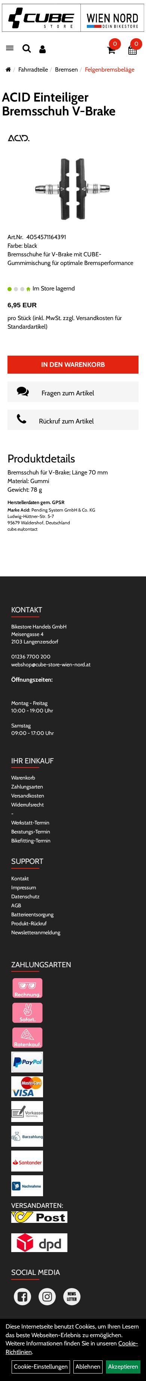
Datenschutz (25, 896)
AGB (16, 905)
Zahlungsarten (27, 786)
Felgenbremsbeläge (109, 69)
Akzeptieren (123, 1366)
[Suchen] (27, 48)
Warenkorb (23, 777)
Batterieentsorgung (32, 914)
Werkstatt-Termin (30, 822)
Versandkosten (27, 795)
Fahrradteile (33, 69)
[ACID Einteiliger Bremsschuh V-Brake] (73, 188)
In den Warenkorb (73, 365)
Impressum (23, 887)
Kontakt (20, 878)
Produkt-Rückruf (29, 923)
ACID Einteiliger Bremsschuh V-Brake (59, 104)
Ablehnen (88, 1366)
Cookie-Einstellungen (41, 1366)
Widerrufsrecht (27, 804)
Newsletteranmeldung (35, 932)
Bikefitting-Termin (31, 840)
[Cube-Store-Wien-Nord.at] (73, 18)
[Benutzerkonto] (42, 49)
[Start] (8, 69)
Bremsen (66, 69)
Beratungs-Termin (30, 831)
